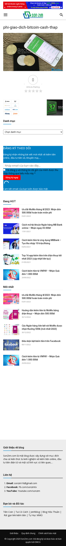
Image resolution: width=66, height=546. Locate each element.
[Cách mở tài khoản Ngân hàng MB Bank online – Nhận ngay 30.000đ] (11, 228)
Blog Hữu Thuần (50, 511)
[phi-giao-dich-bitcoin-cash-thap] (33, 70)
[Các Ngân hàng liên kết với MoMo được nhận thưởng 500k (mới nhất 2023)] (11, 329)
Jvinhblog (35, 511)
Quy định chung (28, 533)
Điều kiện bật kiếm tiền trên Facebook (41, 341)
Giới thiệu (14, 533)
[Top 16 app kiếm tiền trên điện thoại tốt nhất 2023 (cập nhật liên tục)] (11, 259)
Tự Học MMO (36, 515)
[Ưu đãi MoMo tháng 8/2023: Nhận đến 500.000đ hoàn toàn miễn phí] (11, 213)
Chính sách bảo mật (47, 533)
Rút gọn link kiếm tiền (15, 515)
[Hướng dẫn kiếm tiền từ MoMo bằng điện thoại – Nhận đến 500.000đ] (11, 314)
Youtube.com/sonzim (29, 490)
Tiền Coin (8, 511)
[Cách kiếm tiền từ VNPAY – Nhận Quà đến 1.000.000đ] (11, 274)
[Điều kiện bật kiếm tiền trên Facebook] (11, 345)
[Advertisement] (33, 400)
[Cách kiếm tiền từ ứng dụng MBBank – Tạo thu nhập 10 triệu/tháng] (11, 244)
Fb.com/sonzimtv (28, 487)
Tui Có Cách (22, 511)
